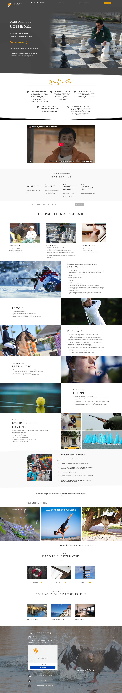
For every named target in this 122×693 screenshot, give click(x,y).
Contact (107, 2)
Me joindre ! (79, 204)
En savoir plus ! (18, 42)
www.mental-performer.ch (45, 686)
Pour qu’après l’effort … (85, 670)
